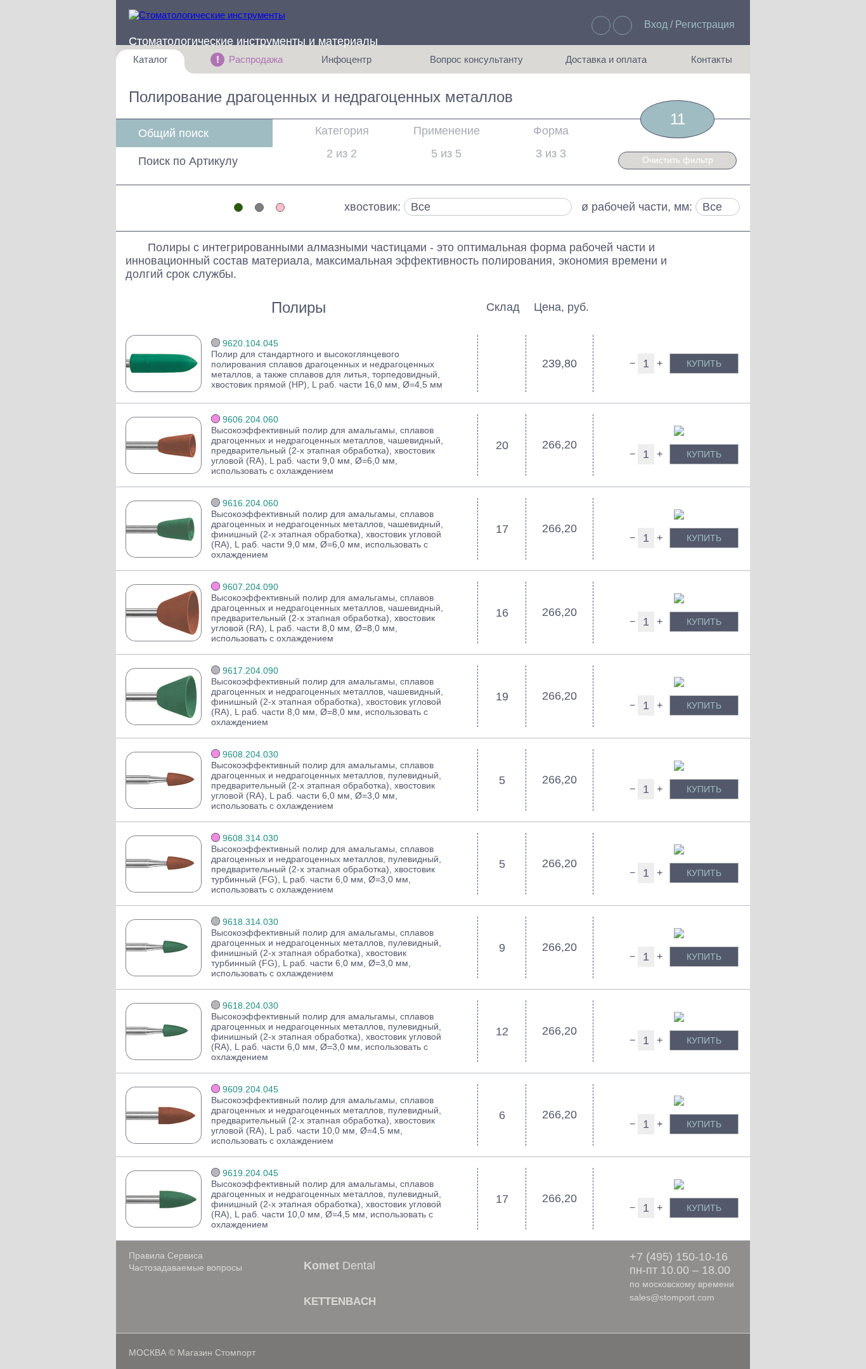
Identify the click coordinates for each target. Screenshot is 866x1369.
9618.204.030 (250, 1005)
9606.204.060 (250, 419)
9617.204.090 (250, 670)
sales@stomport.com (672, 1297)
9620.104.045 (250, 343)
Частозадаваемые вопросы (185, 1267)
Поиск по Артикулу (188, 161)
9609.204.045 (250, 1089)
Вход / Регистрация (689, 24)
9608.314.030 (250, 838)
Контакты (705, 64)
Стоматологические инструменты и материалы (253, 41)
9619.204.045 (250, 1173)
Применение (446, 130)
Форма (551, 130)
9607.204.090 (250, 587)
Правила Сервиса (166, 1255)
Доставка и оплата (606, 64)
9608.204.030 (250, 754)
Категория (342, 130)
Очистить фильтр (677, 160)
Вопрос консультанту (476, 64)
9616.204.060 (250, 503)
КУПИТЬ (704, 363)
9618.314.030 (250, 922)
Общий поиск (173, 133)
